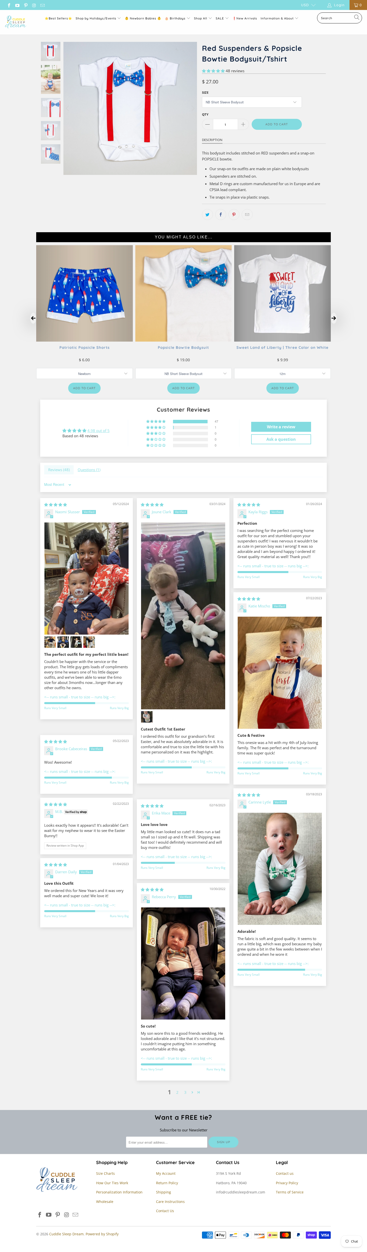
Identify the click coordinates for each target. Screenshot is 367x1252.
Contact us (285, 1173)
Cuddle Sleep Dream (66, 1234)
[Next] (192, 108)
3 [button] (185, 1092)
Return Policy (167, 1182)
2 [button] (177, 1092)
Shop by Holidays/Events (96, 18)
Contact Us (165, 1210)
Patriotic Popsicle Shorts (84, 347)
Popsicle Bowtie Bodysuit (183, 347)
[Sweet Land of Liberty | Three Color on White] (282, 339)
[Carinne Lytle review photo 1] (279, 868)
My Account (166, 1173)
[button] (213, 70)
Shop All (200, 18)
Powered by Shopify (102, 1234)
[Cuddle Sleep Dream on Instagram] (33, 4)
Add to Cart (84, 388)
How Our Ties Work (112, 1182)
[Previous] (68, 108)
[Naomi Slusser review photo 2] (50, 642)
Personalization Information (119, 1192)
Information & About (277, 18)
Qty (205, 114)
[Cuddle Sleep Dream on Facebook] (8, 4)
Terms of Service (290, 1192)
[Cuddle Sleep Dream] (15, 22)
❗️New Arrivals (244, 18)
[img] (55, 504)
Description (212, 140)
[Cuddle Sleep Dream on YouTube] (17, 4)
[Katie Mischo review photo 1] (279, 672)
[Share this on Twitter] (207, 214)
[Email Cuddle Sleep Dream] (42, 4)
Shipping (163, 1192)
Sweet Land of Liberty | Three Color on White (282, 347)
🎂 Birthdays (175, 18)
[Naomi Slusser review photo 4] (76, 642)
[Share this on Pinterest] (233, 214)
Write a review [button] (281, 427)
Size (205, 92)
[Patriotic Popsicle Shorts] (84, 339)
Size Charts (105, 1173)
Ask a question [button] (281, 439)
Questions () (89, 469)
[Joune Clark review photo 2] (147, 717)
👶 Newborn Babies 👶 (143, 18)
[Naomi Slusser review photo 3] (63, 642)
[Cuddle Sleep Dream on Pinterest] (25, 4)
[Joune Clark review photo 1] (183, 616)
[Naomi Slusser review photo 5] (89, 642)
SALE (220, 18)
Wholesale (104, 1201)
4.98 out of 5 (98, 430)
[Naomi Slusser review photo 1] (86, 578)
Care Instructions (170, 1201)
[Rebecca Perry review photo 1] (183, 963)
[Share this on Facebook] (220, 214)
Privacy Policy (287, 1182)
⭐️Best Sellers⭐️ (58, 18)
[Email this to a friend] (247, 214)
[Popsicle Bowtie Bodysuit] (183, 339)
